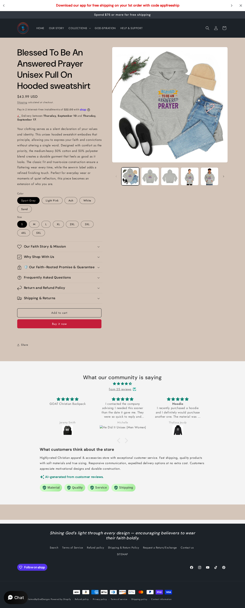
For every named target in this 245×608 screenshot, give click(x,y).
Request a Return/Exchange (160, 547)
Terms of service (119, 599)
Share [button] (24, 345)
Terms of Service (72, 547)
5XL (38, 233)
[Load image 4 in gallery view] (189, 176)
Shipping (22, 102)
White (87, 200)
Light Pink (52, 200)
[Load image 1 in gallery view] (130, 176)
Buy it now (59, 324)
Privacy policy (100, 599)
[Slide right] (223, 176)
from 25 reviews (120, 389)
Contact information (161, 599)
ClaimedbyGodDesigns (38, 599)
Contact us (187, 547)
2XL (72, 224)
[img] (122, 383)
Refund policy (95, 547)
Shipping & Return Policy (123, 547)
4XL (23, 233)
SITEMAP (122, 554)
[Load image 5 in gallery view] (209, 176)
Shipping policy (139, 599)
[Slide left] (116, 176)
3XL (87, 224)
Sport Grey (28, 200)
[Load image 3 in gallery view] (170, 176)
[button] (79, 28)
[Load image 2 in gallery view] (150, 176)
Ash (71, 200)
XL (58, 224)
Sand (24, 209)
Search (54, 547)
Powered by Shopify (61, 599)
